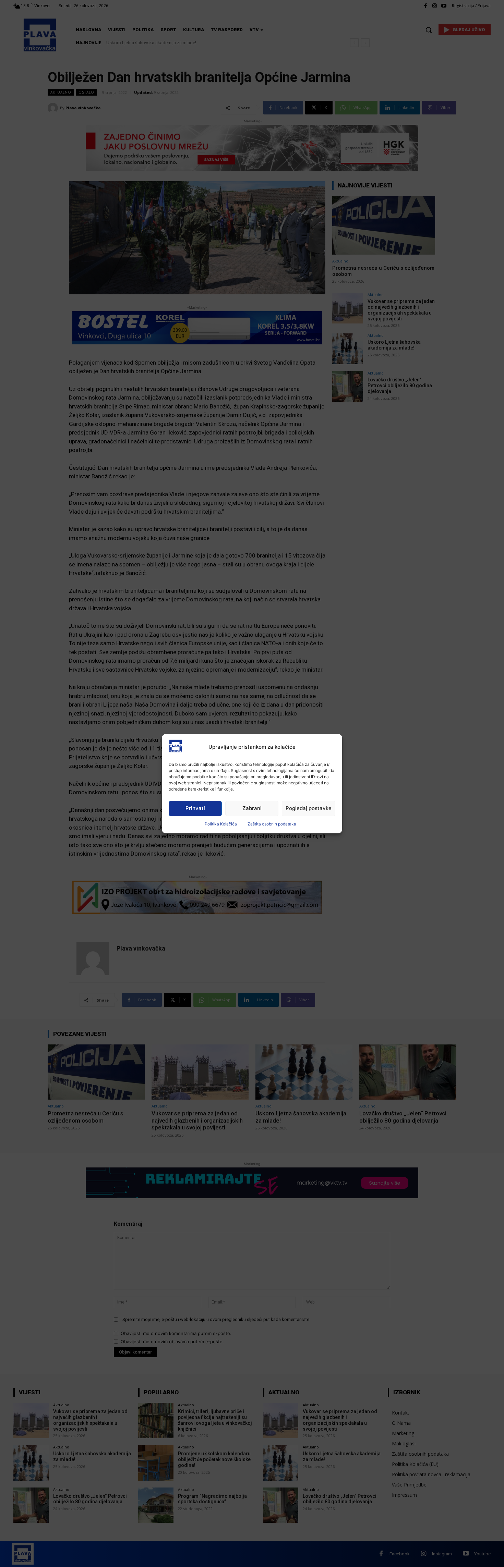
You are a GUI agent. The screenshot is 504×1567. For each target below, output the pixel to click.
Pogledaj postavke (309, 808)
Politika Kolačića (221, 824)
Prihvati (195, 808)
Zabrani (252, 808)
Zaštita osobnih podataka (272, 824)
